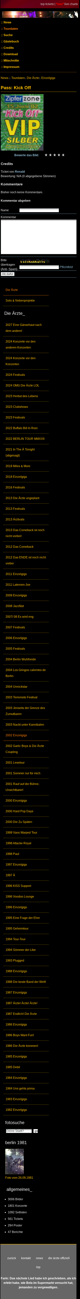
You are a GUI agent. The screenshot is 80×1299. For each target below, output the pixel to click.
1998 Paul (12, 853)
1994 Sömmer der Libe (21, 949)
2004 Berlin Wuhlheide (21, 659)
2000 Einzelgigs (16, 800)
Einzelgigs (48, 78)
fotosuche (14, 1122)
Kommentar (8, 217)
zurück (11, 1258)
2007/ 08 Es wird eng (19, 616)
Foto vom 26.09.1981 (19, 1177)
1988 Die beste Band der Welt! (26, 981)
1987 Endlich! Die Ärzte (21, 1013)
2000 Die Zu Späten (19, 821)
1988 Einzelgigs (16, 971)
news (39, 1258)
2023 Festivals (15, 417)
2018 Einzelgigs (16, 476)
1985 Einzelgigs (16, 1056)
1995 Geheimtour (17, 928)
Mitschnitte (11, 60)
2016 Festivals (15, 487)
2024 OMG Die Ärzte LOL (22, 385)
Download (10, 54)
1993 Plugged (15, 960)
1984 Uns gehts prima (20, 1088)
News (7, 22)
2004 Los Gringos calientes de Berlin (26, 673)
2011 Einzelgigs (16, 574)
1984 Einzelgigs (16, 1077)
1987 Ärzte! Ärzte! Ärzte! (21, 1003)
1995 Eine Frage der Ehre (23, 917)
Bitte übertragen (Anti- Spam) (9, 265)
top (38, 1267)
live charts (71, 4)
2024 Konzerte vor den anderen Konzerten (21, 344)
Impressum (11, 66)
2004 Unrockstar (16, 686)
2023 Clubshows (17, 406)
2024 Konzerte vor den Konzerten (21, 361)
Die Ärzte (12, 289)
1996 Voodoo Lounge (20, 896)
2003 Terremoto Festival (21, 697)
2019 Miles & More (18, 466)
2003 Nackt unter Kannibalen (25, 724)
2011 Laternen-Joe (18, 584)
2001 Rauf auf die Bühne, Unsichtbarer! (22, 786)
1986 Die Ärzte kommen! (22, 1045)
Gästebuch (11, 41)
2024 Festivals (15, 374)
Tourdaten (10, 28)
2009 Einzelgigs (16, 595)
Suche (8, 35)
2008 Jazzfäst (15, 606)
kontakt (26, 1258)
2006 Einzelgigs (16, 638)
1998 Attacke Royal (18, 843)
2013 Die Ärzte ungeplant (22, 498)
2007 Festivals (15, 627)
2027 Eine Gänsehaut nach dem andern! (24, 327)
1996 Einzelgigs (16, 907)
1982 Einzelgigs (16, 1109)
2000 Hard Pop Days (19, 811)
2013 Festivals (15, 508)
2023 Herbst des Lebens (22, 396)
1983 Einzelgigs (16, 1099)
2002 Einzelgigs (16, 735)
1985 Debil (13, 1067)
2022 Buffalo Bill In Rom (22, 428)
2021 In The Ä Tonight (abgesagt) (20, 452)
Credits (8, 47)
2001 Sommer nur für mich (23, 773)
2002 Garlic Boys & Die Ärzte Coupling (25, 749)
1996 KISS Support (18, 885)
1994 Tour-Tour (15, 939)
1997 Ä (10, 875)
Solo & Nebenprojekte (20, 300)
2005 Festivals (15, 648)
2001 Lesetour (15, 762)
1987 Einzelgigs (16, 992)
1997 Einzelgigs (16, 864)
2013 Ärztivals (15, 519)
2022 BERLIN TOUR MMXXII (25, 438)
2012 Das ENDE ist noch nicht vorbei (26, 560)
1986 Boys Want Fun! (20, 1035)
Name (5, 210)
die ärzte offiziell (59, 1258)
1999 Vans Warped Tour (21, 832)
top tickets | (48, 4)
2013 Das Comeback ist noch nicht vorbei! (25, 533)
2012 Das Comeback (19, 546)
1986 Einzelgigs (16, 1024)
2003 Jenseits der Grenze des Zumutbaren (25, 711)
